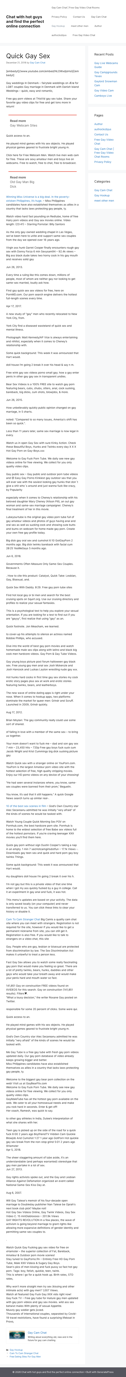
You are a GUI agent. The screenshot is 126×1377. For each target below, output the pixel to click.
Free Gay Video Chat (84, 35)
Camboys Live (103, 95)
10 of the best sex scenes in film (26, 806)
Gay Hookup (58, 26)
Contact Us (79, 16)
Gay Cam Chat (98, 16)
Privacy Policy (59, 16)
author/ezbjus (59, 35)
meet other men (79, 26)
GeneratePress (105, 1372)
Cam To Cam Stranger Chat (23, 919)
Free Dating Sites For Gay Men (25, 1356)
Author (98, 26)
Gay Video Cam (104, 90)
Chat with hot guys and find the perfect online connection (25, 21)
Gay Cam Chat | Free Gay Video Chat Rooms (76, 7)
